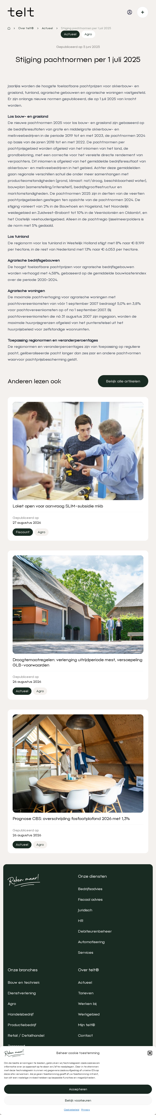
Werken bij (87, 1003)
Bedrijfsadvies (90, 889)
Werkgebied (89, 1014)
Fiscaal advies (90, 899)
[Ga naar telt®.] (9, 28)
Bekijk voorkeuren (78, 1100)
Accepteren (78, 1089)
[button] (150, 1053)
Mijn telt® (86, 1025)
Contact (85, 1035)
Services (85, 952)
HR (80, 920)
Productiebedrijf (22, 1025)
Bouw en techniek (24, 982)
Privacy (85, 1109)
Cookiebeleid (71, 1109)
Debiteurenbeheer (95, 931)
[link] (123, 381)
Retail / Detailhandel (26, 1035)
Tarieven (85, 993)
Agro (12, 1003)
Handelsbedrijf (21, 1014)
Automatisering (91, 942)
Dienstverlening (22, 993)
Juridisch (85, 910)
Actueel (85, 982)
